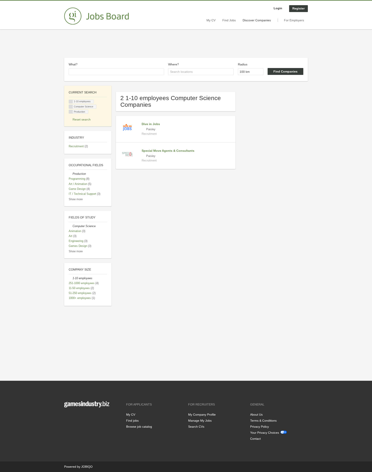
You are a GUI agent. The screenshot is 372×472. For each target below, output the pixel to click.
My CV (210, 20)
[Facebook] (67, 416)
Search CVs (196, 426)
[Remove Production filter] (71, 173)
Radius (242, 64)
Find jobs (132, 420)
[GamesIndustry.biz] (96, 16)
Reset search (82, 119)
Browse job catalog (139, 426)
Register (298, 8)
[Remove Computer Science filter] (71, 226)
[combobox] (116, 71)
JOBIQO (87, 466)
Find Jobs (229, 20)
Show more (76, 199)
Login (278, 8)
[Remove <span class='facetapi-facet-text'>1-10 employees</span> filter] (71, 102)
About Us (256, 414)
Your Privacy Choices (264, 432)
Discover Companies (257, 20)
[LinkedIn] (80, 416)
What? (73, 64)
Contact (255, 438)
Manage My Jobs (200, 420)
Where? (173, 64)
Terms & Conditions (263, 420)
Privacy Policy (259, 426)
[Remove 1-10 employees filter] (71, 278)
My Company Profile (202, 414)
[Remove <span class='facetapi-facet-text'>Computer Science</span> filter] (71, 106)
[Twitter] (74, 416)
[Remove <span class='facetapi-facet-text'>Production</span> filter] (71, 112)
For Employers (294, 20)
